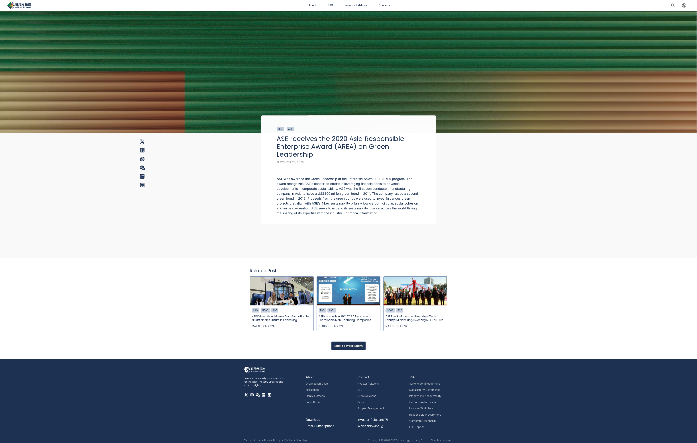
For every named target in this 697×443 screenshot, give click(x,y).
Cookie (288, 440)
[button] (312, 5)
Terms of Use (252, 440)
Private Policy (272, 440)
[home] (19, 5)
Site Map (301, 440)
